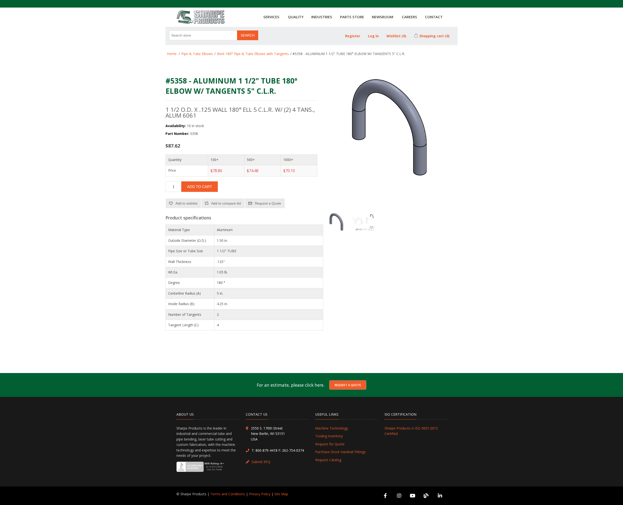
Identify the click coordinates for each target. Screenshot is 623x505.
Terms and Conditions (227, 494)
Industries (321, 16)
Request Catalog (328, 460)
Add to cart (199, 187)
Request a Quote (348, 385)
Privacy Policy (259, 494)
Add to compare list (226, 203)
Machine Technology (331, 428)
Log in (373, 36)
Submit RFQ (261, 461)
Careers (409, 16)
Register (352, 36)
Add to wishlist (186, 203)
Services (271, 16)
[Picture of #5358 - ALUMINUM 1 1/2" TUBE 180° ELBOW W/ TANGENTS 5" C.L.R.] (336, 225)
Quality (295, 16)
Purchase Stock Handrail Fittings (340, 451)
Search (248, 35)
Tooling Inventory (329, 436)
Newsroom (382, 16)
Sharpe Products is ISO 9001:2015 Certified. (411, 431)
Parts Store (352, 16)
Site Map (281, 494)
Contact (434, 16)
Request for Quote (330, 444)
